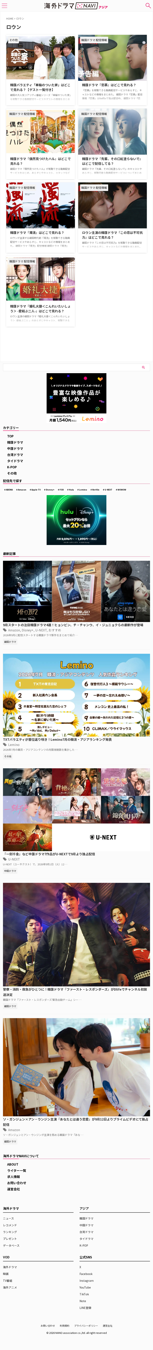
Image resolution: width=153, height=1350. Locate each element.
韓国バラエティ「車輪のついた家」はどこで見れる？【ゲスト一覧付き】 (40, 87)
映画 (6, 1274)
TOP (10, 436)
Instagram (86, 1281)
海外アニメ (10, 1287)
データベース (11, 1245)
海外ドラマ (10, 1267)
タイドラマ (15, 460)
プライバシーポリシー (86, 1325)
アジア (84, 1208)
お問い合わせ (16, 1182)
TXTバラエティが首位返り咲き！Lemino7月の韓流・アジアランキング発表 (57, 739)
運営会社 (13, 1189)
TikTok (84, 1294)
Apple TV (36, 489)
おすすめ (54, 630)
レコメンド (10, 1225)
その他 (12, 473)
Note (82, 1301)
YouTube (85, 1287)
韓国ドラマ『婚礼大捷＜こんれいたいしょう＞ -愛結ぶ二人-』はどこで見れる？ (40, 308)
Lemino (83, 489)
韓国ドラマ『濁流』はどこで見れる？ (37, 232)
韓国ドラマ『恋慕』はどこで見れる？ (109, 84)
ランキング (10, 1232)
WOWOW (122, 489)
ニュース (8, 1218)
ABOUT (12, 1164)
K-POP (12, 467)
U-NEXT (108, 489)
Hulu (71, 489)
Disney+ (50, 489)
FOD (62, 489)
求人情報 (13, 1176)
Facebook (85, 1274)
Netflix (95, 489)
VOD (6, 1257)
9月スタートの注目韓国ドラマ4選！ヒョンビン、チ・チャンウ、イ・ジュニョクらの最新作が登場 (73, 624)
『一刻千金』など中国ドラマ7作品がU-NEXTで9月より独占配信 (49, 854)
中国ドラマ (15, 448)
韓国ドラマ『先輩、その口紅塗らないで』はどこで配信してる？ (112, 161)
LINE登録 (85, 1308)
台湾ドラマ (15, 454)
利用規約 (64, 1325)
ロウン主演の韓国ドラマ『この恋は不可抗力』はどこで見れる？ (112, 235)
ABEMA (9, 489)
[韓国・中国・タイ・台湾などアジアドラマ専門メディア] (76, 6)
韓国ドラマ (15, 442)
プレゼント (10, 1239)
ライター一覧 (16, 1170)
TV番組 (7, 1281)
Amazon (22, 489)
